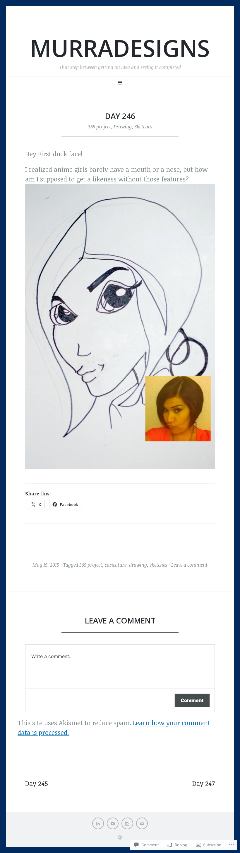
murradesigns (120, 48)
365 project (99, 126)
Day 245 (36, 783)
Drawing (123, 126)
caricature (115, 565)
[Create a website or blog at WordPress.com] (120, 837)
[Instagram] (127, 823)
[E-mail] (142, 823)
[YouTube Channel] (113, 823)
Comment (192, 700)
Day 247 (203, 783)
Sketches (143, 126)
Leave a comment (189, 565)
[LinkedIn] (98, 823)
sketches (158, 565)
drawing (138, 565)
